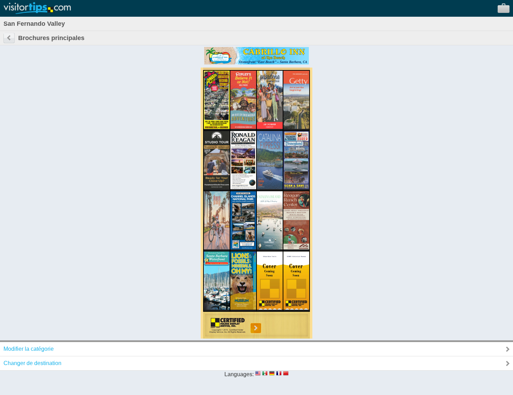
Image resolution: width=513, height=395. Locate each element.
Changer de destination (32, 363)
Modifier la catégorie (28, 349)
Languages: (239, 374)
